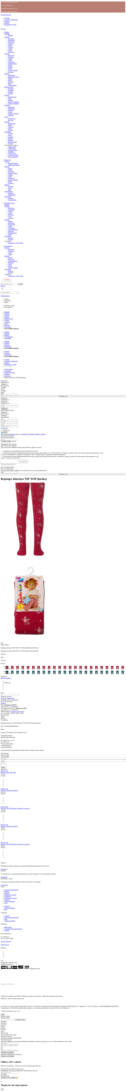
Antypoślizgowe (13, 229)
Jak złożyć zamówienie (11, 19)
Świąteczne (11, 62)
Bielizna (10, 35)
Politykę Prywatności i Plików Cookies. (34, 434)
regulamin (12, 434)
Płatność (6, 23)
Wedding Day (12, 147)
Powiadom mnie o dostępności (10, 700)
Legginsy (7, 105)
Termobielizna (12, 85)
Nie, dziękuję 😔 (12, 1077)
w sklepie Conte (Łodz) (17, 711)
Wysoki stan (11, 118)
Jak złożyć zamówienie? (11, 890)
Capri (9, 216)
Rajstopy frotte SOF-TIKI (8, 772)
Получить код (23, 461)
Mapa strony (8, 927)
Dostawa (7, 21)
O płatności (4, 877)
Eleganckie (11, 209)
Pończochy (11, 52)
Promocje (7, 279)
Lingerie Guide (12, 150)
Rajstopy (7, 37)
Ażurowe (11, 44)
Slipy (9, 190)
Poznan (3, 1026)
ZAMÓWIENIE (16, 1038)
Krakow (3, 1028)
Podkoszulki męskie (14, 165)
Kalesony (11, 193)
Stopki (10, 68)
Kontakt (6, 930)
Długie (10, 65)
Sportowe (11, 72)
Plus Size (10, 120)
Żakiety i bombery (13, 103)
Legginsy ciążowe (13, 113)
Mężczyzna (6, 430)
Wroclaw (3, 1030)
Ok (2, 1089)
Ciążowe (10, 47)
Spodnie (10, 92)
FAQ (5, 903)
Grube (10, 50)
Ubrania (6, 95)
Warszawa (4, 1023)
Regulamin (7, 896)
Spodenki (11, 90)
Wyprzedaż (7, 132)
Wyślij (3, 767)
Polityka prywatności (10, 898)
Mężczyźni (7, 160)
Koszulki (10, 82)
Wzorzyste (11, 42)
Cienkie (10, 49)
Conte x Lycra (12, 153)
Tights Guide (12, 148)
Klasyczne (11, 39)
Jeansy (6, 117)
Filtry (2, 1014)
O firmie (6, 18)
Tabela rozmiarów (9, 901)
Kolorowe (11, 57)
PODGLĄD (4, 771)
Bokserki (10, 186)
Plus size (7, 122)
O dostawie (4, 869)
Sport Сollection (13, 157)
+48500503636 (5, 296)
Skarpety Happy (13, 173)
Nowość (6, 34)
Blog (5, 919)
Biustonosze (11, 75)
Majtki (10, 80)
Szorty (10, 188)
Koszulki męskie (13, 163)
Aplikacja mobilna (9, 921)
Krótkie (10, 67)
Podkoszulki (11, 195)
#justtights (11, 152)
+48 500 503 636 (6, 15)
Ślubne (10, 45)
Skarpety (7, 54)
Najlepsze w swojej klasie (15, 243)
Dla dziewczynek (9, 203)
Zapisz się (4, 1077)
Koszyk (3, 286)
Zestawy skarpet (13, 70)
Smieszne (11, 231)
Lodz (2, 1031)
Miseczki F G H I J (13, 77)
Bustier (10, 78)
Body (9, 83)
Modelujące (11, 40)
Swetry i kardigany (13, 102)
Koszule (10, 93)
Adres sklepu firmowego (11, 917)
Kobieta (5, 428)
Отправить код (63, 396)
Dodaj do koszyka (6, 696)
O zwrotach (4, 885)
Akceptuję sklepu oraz (24, 434)
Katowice (3, 1025)
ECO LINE (7, 281)
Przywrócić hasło (6, 441)
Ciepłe (10, 60)
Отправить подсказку (7, 1052)
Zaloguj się (4, 408)
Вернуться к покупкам (7, 1056)
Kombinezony (12, 97)
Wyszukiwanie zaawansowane (13, 929)
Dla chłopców (8, 246)
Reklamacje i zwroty (10, 24)
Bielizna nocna (8, 87)
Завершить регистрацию (8, 464)
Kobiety (6, 32)
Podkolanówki (12, 63)
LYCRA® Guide (13, 155)
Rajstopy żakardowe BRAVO (9, 790)
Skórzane (11, 115)
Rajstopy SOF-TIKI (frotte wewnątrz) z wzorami (15, 808)
